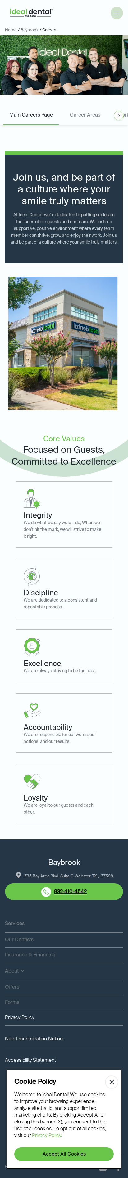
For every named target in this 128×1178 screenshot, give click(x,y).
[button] (117, 13)
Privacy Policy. (47, 1135)
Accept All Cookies (64, 1154)
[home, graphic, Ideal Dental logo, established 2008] (31, 13)
